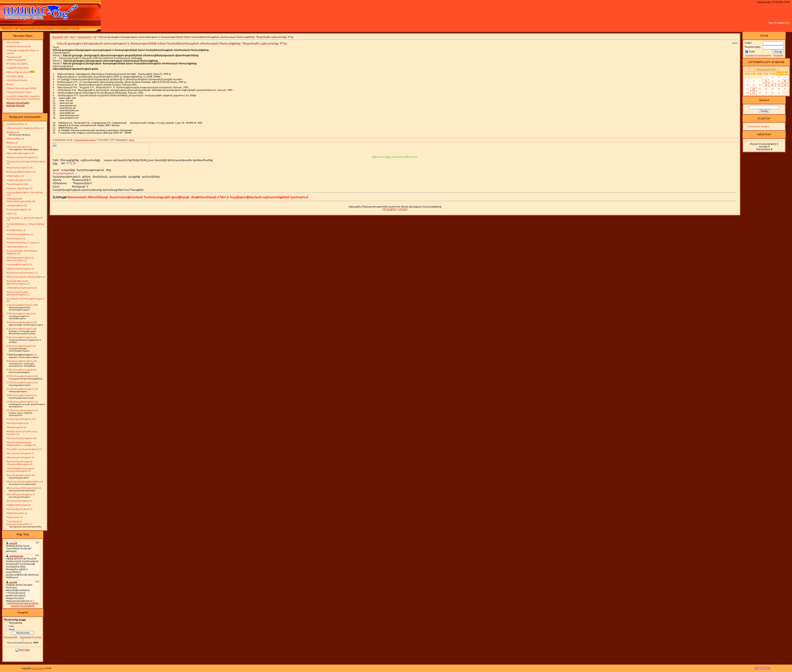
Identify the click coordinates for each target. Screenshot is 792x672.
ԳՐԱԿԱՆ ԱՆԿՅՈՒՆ (17, 64)
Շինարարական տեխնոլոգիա (25, 277)
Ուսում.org (38, 668)
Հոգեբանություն (16, 180)
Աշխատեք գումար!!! (18, 72)
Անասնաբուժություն (19, 457)
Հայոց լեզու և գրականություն (25, 218)
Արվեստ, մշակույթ (17, 188)
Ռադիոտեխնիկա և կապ (22, 242)
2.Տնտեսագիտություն (20, 313)
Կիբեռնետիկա (15, 246)
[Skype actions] (59, 163)
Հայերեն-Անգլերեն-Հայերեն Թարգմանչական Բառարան (23, 97)
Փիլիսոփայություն (18, 167)
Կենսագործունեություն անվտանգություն (21, 469)
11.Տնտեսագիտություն (20, 382)
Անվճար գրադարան (18, 46)
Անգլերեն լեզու (15, 513)
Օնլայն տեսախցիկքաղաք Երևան (17, 104)
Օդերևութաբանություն (21, 157)
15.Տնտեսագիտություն (20, 410)
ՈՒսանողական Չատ (19, 92)
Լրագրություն (15, 205)
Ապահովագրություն (19, 475)
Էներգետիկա (15, 230)
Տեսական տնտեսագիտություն (25, 298)
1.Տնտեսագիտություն (20, 305)
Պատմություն (15, 184)
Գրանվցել (778, 55)
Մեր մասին (13, 42)
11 (785, 81)
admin (131, 140)
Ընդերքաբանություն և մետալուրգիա (20, 258)
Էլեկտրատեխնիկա (18, 234)
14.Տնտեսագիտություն (20, 401)
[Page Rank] (22, 649)
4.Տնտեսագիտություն (20, 328)
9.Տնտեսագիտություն (20, 369)
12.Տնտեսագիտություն (20, 389)
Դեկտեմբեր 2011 (766, 69)
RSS (787, 22)
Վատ (12, 629)
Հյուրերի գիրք (14, 76)
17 (779, 85)
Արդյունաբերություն (19, 268)
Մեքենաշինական (17, 505)
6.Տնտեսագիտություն (20, 346)
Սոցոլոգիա (13, 176)
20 (95, 37)
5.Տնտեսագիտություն (20, 337)
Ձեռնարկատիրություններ (22, 488)
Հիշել (752, 51)
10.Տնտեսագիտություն (20, 376)
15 (766, 85)
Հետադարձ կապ (16, 80)
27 (753, 92)
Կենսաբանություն (18, 147)
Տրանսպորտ (14, 238)
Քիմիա (11, 142)
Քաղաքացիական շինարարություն (17, 282)
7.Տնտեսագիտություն (20, 354)
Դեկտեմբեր (84, 37)
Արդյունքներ (11, 637)
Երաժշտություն (16, 423)
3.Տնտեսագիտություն (20, 322)
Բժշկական (13, 517)
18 (785, 85)
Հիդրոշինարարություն (20, 287)
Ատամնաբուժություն (19, 494)
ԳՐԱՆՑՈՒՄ (63, 28)
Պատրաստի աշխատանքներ (37, 28)
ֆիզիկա (11, 132)
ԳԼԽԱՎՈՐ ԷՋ (9, 28)
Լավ (11, 626)
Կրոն (10, 213)
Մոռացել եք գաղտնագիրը (758, 55)
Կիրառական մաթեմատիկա (24, 128)
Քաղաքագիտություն (19, 171)
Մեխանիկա (14, 138)
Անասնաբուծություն (19, 453)
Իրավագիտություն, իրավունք (25, 192)
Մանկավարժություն (19, 419)
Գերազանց (15, 622)
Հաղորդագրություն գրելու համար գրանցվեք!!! (23, 604)
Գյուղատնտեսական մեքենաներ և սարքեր (20, 443)
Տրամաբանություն (18, 500)
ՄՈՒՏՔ (75, 28)
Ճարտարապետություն (21, 272)
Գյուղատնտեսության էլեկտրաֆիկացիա (19, 462)
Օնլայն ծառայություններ (21, 88)
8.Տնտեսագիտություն (20, 361)
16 (772, 85)
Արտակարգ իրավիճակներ (23, 481)
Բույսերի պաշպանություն (22, 449)
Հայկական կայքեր (758, 126)
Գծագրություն (15, 427)
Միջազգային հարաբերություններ (19, 199)
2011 (72, 37)
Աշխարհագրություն (19, 153)
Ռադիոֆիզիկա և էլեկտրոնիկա (26, 224)
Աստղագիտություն (18, 509)
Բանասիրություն (17, 209)
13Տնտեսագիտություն (20, 395)
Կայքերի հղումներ (17, 67)
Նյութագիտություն (18, 264)
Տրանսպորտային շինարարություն (17, 293)
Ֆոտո (9, 84)
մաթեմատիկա (16, 124)
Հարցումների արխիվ (31, 637)
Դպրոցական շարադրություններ (18, 522)
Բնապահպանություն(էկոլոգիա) (26, 161)
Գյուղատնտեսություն (20, 438)
